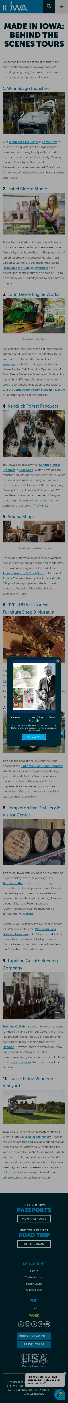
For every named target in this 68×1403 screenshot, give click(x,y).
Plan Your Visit (34, 737)
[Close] (57, 661)
